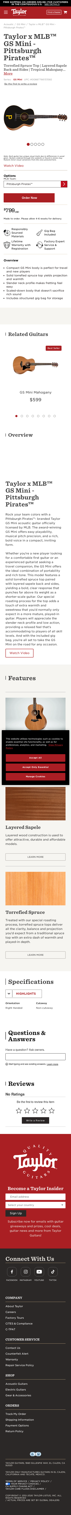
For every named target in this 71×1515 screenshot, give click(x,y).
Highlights (26, 993)
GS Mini (21, 24)
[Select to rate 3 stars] (35, 1110)
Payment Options (17, 1425)
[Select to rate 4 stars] (43, 1110)
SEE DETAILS (52, 4)
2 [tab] (22, 416)
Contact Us (12, 1347)
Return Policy (14, 1431)
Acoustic (8, 24)
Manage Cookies (35, 776)
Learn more (52, 1064)
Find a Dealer (54, 12)
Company (13, 1297)
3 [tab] (27, 416)
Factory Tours (14, 1317)
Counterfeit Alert (16, 1353)
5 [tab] (46, 147)
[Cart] (65, 12)
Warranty (11, 1359)
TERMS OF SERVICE (16, 1481)
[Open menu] (6, 12)
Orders (12, 1405)
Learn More (35, 857)
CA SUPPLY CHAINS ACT (18, 1486)
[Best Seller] (35, 364)
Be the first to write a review (20, 83)
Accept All (35, 758)
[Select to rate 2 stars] (27, 1110)
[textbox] (35, 1056)
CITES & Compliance (19, 1323)
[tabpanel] (35, 118)
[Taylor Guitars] (19, 12)
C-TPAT (10, 1329)
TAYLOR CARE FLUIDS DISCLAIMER (24, 1489)
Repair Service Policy (19, 1365)
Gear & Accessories (18, 1395)
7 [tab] (49, 416)
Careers (10, 1312)
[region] (35, 757)
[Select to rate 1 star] (19, 1110)
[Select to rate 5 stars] (51, 1110)
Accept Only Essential (35, 767)
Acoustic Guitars (16, 1383)
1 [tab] (16, 416)
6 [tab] (44, 416)
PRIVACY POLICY (39, 1481)
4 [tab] (33, 416)
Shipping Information (19, 1419)
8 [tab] (54, 416)
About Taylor (14, 1306)
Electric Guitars (15, 1389)
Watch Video (19, 653)
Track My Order (15, 1414)
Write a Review (35, 1120)
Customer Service (22, 1339)
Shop (10, 1375)
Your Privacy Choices (25, 1484)
